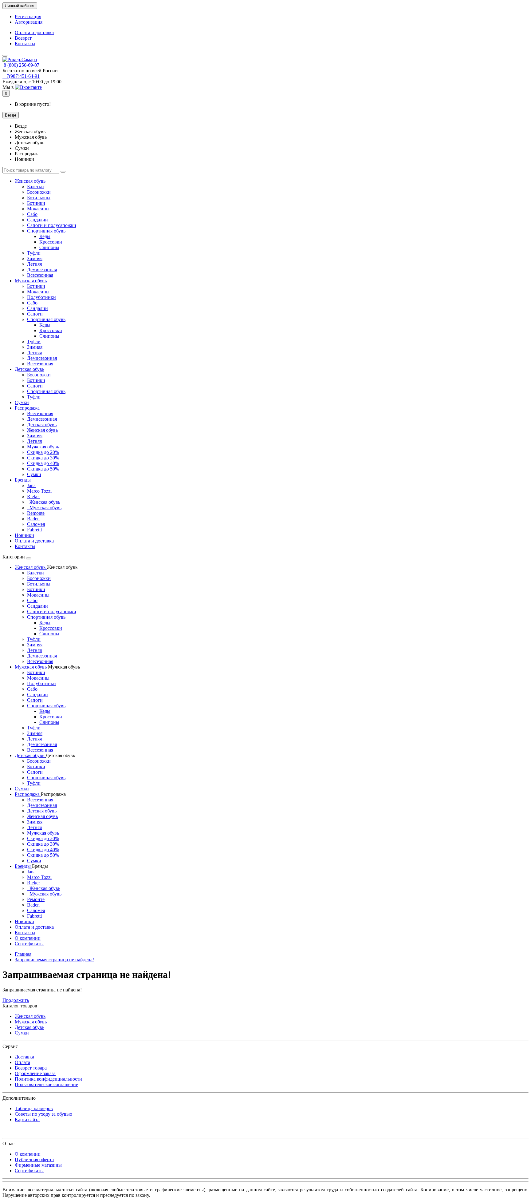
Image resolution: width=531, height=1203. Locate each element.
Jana (31, 485)
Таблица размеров (34, 1108)
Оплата (22, 1062)
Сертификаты (29, 943)
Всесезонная (40, 275)
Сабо (32, 214)
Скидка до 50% (43, 468)
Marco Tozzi (39, 491)
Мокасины (38, 208)
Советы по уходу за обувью (43, 1114)
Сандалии (37, 219)
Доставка (24, 1056)
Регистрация (28, 16)
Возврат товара (31, 1067)
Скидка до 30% (43, 457)
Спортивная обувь (46, 230)
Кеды (44, 236)
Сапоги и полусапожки (51, 225)
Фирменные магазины (38, 1165)
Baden (33, 518)
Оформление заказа (35, 1073)
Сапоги (35, 313)
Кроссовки (50, 241)
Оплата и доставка (34, 32)
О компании (28, 938)
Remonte (36, 513)
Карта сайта (27, 1119)
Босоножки (39, 192)
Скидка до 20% (43, 452)
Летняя (34, 264)
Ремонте (36, 899)
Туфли (34, 253)
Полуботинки (41, 297)
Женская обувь (30, 181)
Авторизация (28, 22)
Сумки (22, 402)
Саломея (36, 524)
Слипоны (49, 247)
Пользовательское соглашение (46, 1084)
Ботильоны (38, 197)
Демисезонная (42, 269)
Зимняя (34, 258)
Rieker (33, 496)
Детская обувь (29, 369)
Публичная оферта (34, 1159)
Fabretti (34, 529)
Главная (23, 954)
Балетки (35, 186)
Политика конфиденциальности (48, 1079)
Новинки (24, 535)
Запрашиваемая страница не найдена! (54, 959)
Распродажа (27, 408)
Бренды (23, 479)
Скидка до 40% (43, 463)
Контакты (25, 43)
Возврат (23, 38)
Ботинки (36, 203)
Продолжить (15, 1000)
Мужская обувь (31, 280)
